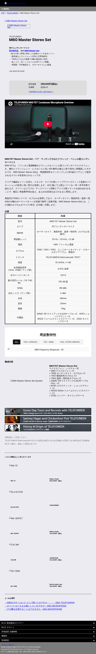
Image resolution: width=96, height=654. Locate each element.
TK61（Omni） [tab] (49, 342)
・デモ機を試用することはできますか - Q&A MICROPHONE (33, 609)
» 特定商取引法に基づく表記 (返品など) (41, 92)
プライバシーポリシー (7, 644)
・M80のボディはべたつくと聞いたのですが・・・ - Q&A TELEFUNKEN (40, 602)
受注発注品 (13, 50)
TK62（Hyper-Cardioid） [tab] (70, 342)
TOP (3, 13)
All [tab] (16, 342)
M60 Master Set (31, 50)
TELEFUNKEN (12, 13)
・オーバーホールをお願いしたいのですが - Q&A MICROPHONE (35, 606)
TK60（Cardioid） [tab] (31, 342)
